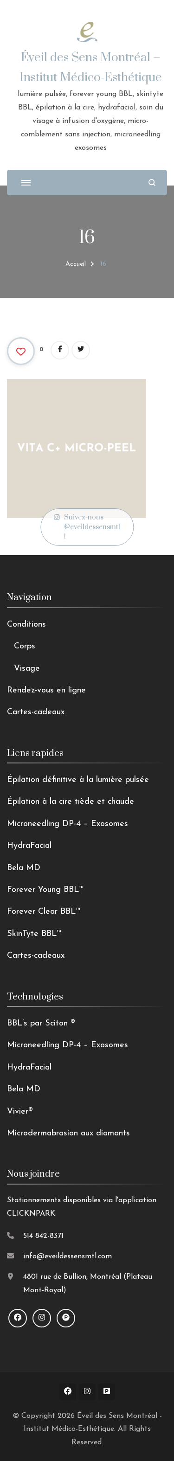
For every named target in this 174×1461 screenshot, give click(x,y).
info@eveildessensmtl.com (67, 1256)
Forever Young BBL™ (45, 890)
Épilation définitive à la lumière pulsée (78, 780)
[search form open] (152, 182)
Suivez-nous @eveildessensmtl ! (92, 527)
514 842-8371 (43, 1236)
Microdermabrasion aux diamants (68, 1133)
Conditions (26, 625)
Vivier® (20, 1112)
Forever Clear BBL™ (43, 912)
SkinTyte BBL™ (34, 934)
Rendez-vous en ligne (46, 690)
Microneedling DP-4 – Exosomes (67, 824)
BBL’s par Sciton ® (41, 1023)
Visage (27, 669)
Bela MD (23, 868)
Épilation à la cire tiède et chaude (70, 802)
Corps (24, 646)
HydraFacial (29, 846)
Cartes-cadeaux (35, 712)
